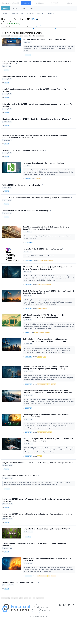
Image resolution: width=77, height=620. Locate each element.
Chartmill (7, 69)
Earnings (38, 178)
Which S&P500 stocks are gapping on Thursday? (22, 185)
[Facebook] (64, 608)
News (22, 13)
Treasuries (51, 13)
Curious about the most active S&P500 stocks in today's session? (29, 76)
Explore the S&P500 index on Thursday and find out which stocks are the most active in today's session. (37, 515)
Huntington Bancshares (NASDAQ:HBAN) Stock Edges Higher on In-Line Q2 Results (36, 119)
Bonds (39, 284)
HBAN (34, 19)
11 (34, 36)
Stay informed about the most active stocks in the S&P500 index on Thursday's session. (34, 90)
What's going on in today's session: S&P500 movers (24, 150)
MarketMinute (28, 284)
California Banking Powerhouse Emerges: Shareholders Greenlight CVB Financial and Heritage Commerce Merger (46, 340)
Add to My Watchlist (36, 26)
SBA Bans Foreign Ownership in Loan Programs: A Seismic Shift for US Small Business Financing (48, 440)
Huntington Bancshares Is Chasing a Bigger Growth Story (46, 529)
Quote (13, 29)
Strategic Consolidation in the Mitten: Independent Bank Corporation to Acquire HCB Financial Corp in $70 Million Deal (47, 392)
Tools (31, 8)
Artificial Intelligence (43, 260)
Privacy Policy (36, 612)
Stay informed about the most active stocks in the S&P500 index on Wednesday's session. (34, 544)
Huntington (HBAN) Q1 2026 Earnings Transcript (43, 249)
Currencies (30, 13)
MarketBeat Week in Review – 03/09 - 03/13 (20, 476)
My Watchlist (55, 3)
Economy (51, 260)
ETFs (23, 8)
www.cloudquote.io (44, 606)
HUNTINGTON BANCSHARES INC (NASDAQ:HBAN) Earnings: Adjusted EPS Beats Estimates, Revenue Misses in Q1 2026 (34, 136)
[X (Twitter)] (60, 608)
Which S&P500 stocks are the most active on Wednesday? (26, 211)
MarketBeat (27, 54)
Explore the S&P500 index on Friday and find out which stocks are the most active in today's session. (36, 500)
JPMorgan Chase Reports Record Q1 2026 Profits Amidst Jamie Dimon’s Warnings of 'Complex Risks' (48, 268)
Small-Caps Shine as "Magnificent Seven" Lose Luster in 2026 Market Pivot (47, 559)
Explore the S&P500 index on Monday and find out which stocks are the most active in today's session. (36, 62)
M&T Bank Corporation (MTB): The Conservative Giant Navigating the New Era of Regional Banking (44, 316)
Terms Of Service (48, 612)
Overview (15, 13)
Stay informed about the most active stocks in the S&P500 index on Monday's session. (37, 463)
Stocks (15, 8)
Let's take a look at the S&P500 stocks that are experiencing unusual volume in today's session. (37, 105)
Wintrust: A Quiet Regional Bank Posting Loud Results (45, 39)
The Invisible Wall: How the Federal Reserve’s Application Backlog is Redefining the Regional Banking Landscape (45, 368)
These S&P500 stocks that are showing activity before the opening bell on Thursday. (37, 198)
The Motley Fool (28, 242)
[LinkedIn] (69, 608)
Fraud (44, 356)
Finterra (27, 332)
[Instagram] (73, 608)
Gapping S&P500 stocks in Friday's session (20, 582)
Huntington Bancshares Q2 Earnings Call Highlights (44, 163)
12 (37, 36)
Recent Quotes (39, 3)
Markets (5, 8)
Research (58, 29)
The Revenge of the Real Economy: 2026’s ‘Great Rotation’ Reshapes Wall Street (46, 416)
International (41, 13)
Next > (41, 36)
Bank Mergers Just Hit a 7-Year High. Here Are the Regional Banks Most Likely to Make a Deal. (46, 228)
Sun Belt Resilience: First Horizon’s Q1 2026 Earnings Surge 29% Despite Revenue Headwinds (48, 292)
